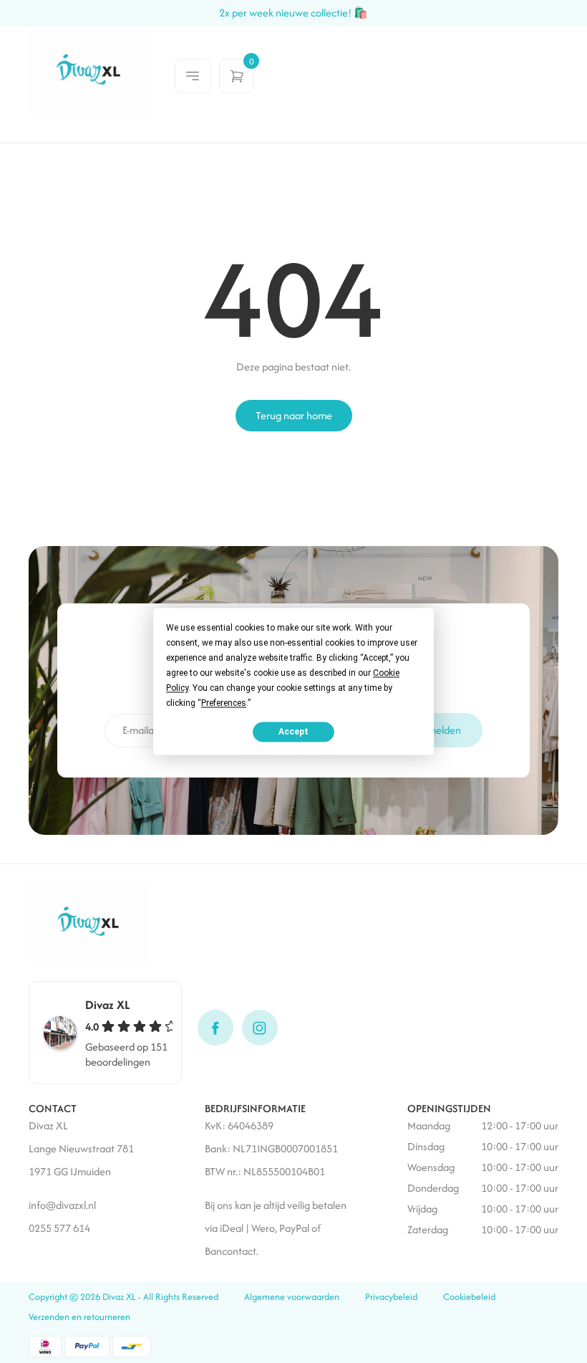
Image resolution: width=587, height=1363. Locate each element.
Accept (293, 732)
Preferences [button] (223, 703)
